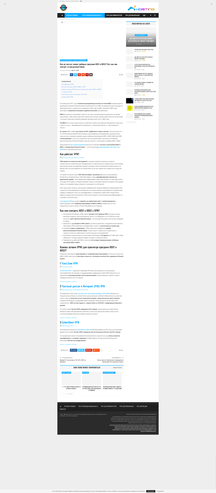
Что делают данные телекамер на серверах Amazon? (143, 83)
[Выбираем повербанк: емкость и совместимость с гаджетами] (112, 378)
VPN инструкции (72, 15)
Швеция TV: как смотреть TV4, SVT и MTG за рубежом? (73, 361)
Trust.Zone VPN (70, 263)
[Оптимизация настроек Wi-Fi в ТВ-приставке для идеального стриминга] (91, 378)
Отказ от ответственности (72, 1)
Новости (63, 409)
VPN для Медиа (64, 60)
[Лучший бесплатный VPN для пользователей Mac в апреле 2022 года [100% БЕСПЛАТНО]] (129, 91)
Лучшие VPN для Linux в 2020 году (143, 49)
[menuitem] (81, 1)
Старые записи (131, 122)
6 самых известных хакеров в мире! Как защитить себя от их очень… (144, 99)
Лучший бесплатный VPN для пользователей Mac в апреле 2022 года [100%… (145, 91)
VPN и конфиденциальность (92, 15)
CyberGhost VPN (70, 322)
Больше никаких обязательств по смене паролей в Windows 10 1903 (143, 107)
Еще (144, 15)
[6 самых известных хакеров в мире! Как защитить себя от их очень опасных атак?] (129, 100)
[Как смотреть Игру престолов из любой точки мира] (129, 59)
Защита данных (66, 372)
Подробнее (160, 491)
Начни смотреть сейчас (68, 281)
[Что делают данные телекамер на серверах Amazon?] (129, 84)
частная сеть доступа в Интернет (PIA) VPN (94, 293)
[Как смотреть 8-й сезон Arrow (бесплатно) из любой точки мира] (141, 37)
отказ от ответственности (146, 429)
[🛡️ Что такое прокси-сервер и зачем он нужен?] (71, 378)
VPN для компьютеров (114, 15)
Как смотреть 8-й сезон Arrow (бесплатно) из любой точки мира (141, 39)
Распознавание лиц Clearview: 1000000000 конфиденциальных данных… (143, 115)
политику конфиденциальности (148, 431)
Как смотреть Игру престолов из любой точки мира (143, 58)
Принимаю (150, 491)
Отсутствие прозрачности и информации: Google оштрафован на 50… (144, 66)
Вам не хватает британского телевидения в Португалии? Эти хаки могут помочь (110, 361)
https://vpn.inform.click (131, 416)
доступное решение (78, 145)
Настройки (85, 372)
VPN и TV (72, 60)
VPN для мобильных (132, 15)
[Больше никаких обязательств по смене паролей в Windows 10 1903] (129, 108)
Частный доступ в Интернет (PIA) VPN (83, 286)
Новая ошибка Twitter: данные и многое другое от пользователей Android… (143, 75)
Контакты (62, 1)
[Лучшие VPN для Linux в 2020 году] (129, 51)
